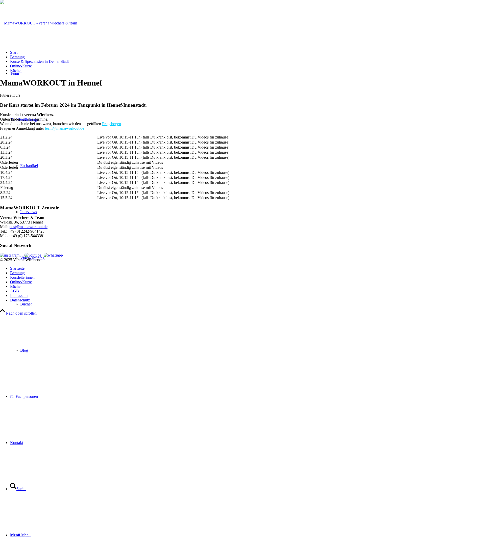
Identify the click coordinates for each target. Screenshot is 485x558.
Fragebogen (111, 124)
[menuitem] (252, 304)
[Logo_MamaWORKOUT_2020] (38, 23)
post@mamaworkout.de (28, 227)
